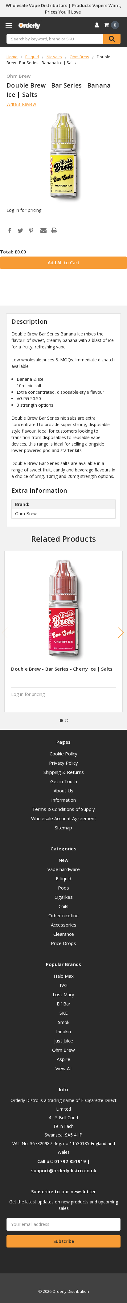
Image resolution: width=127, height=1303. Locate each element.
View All (63, 1068)
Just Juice (63, 1041)
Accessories (63, 925)
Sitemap (63, 827)
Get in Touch (63, 781)
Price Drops (63, 943)
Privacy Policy (63, 763)
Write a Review (21, 104)
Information (63, 800)
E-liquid (63, 878)
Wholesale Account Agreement (63, 818)
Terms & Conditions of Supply (63, 809)
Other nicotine (63, 915)
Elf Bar (64, 1004)
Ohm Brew (63, 1050)
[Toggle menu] (8, 25)
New (63, 860)
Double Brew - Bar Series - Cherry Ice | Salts (62, 669)
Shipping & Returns (63, 772)
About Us (63, 790)
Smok (63, 1022)
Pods (63, 888)
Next (121, 632)
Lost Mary (63, 994)
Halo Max (64, 976)
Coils (63, 906)
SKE (63, 1013)
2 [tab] (66, 720)
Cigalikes (64, 897)
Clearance (63, 934)
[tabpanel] (63, 631)
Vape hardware (63, 869)
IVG (64, 985)
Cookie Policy (63, 753)
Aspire (63, 1059)
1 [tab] (61, 720)
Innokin (63, 1031)
